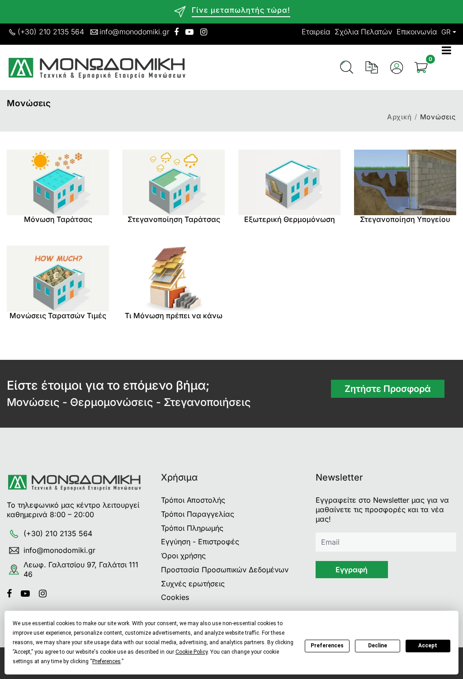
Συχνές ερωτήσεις (193, 583)
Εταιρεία (316, 31)
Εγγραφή (351, 569)
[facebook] (176, 32)
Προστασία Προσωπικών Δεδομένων (224, 569)
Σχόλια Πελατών (363, 31)
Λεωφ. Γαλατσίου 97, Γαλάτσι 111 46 (81, 569)
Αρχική (399, 117)
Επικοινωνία (417, 31)
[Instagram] (46, 593)
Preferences (327, 645)
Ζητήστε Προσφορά (388, 388)
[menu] (449, 67)
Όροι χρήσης (183, 555)
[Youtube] (29, 593)
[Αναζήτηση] (347, 67)
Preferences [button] (106, 661)
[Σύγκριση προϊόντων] (372, 67)
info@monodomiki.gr (134, 31)
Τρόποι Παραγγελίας (197, 514)
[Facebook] (13, 593)
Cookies (175, 597)
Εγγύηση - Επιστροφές (200, 541)
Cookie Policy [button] (191, 652)
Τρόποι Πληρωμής (192, 528)
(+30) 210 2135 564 (51, 31)
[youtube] (189, 32)
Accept (427, 645)
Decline (377, 645)
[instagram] (203, 32)
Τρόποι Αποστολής (193, 500)
